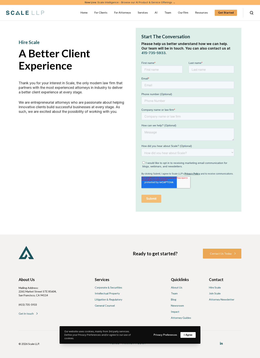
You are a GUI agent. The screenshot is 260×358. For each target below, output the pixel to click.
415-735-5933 (153, 53)
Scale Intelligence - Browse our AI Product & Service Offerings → (130, 2)
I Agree (188, 334)
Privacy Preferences (165, 334)
